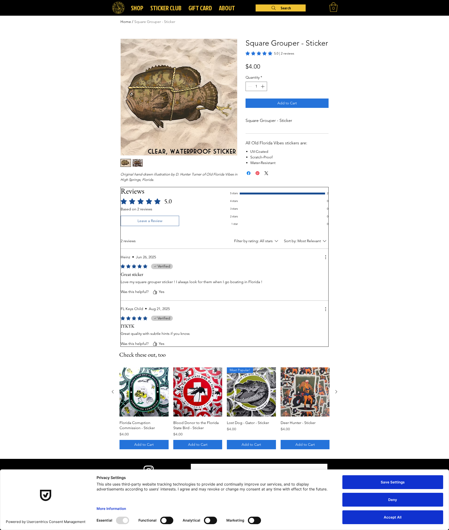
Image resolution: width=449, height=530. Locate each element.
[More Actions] (325, 257)
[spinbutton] (256, 86)
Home (125, 21)
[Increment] (263, 86)
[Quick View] (144, 392)
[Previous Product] (113, 392)
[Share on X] (266, 173)
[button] (227, 8)
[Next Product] (336, 392)
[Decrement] (249, 86)
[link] (270, 53)
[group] (224, 408)
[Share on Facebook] (248, 173)
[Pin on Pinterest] (257, 173)
